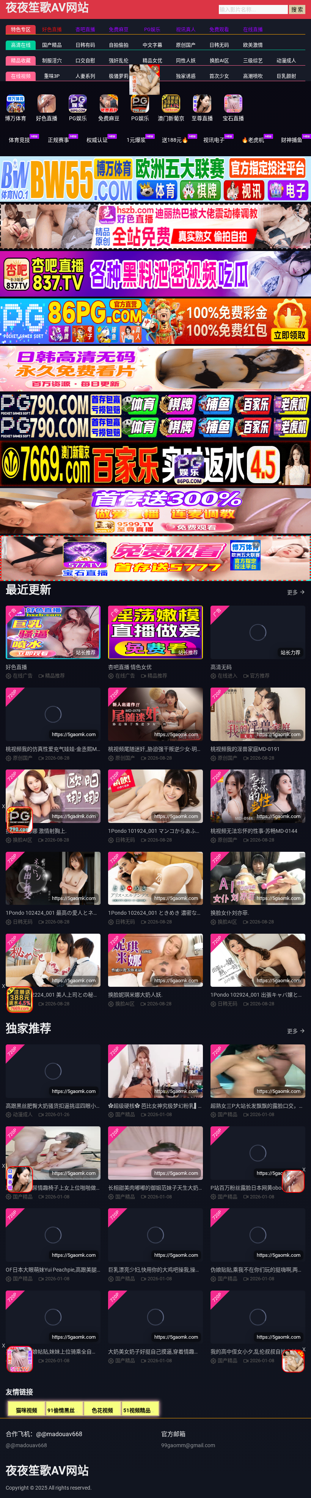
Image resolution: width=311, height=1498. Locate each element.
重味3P (52, 76)
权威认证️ (97, 140)
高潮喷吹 (253, 76)
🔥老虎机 (253, 140)
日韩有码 (85, 45)
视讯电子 (214, 140)
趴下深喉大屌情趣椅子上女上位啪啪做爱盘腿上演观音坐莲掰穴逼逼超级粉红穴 (99, 1188)
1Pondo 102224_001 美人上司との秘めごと (57, 995)
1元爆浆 (136, 140)
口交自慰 (85, 60)
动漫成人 (286, 60)
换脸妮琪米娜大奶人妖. (135, 995)
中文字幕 (152, 45)
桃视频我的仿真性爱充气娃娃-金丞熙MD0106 (59, 749)
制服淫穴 (52, 60)
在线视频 (21, 76)
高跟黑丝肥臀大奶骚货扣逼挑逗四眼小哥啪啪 (59, 1106)
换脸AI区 (219, 60)
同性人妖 (186, 60)
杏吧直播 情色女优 (130, 667)
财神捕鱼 (291, 140)
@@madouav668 (26, 1445)
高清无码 (221, 667)
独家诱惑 (186, 76)
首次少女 (219, 76)
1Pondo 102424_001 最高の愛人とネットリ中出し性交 (71, 913)
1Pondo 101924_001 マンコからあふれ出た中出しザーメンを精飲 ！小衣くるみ (202, 831)
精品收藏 (21, 60)
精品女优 (152, 60)
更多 (292, 592)
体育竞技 (19, 140)
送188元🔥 (175, 140)
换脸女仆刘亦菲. (229, 913)
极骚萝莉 (119, 76)
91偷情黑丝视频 (66, 1410)
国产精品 (52, 45)
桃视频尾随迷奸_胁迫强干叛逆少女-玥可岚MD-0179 (168, 749)
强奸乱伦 (119, 60)
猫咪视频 (26, 1410)
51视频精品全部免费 (147, 1410)
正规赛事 (58, 140)
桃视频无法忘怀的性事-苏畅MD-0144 (253, 831)
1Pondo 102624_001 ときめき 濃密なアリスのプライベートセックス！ (192, 913)
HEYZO (152, 76)
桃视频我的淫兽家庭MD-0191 (245, 749)
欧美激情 (253, 45)
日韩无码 (219, 45)
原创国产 (186, 45)
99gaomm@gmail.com (188, 1445)
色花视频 (102, 1410)
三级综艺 (253, 60)
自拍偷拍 (119, 45)
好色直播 (16, 667)
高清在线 (21, 45)
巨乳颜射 (286, 76)
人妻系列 (85, 76)
